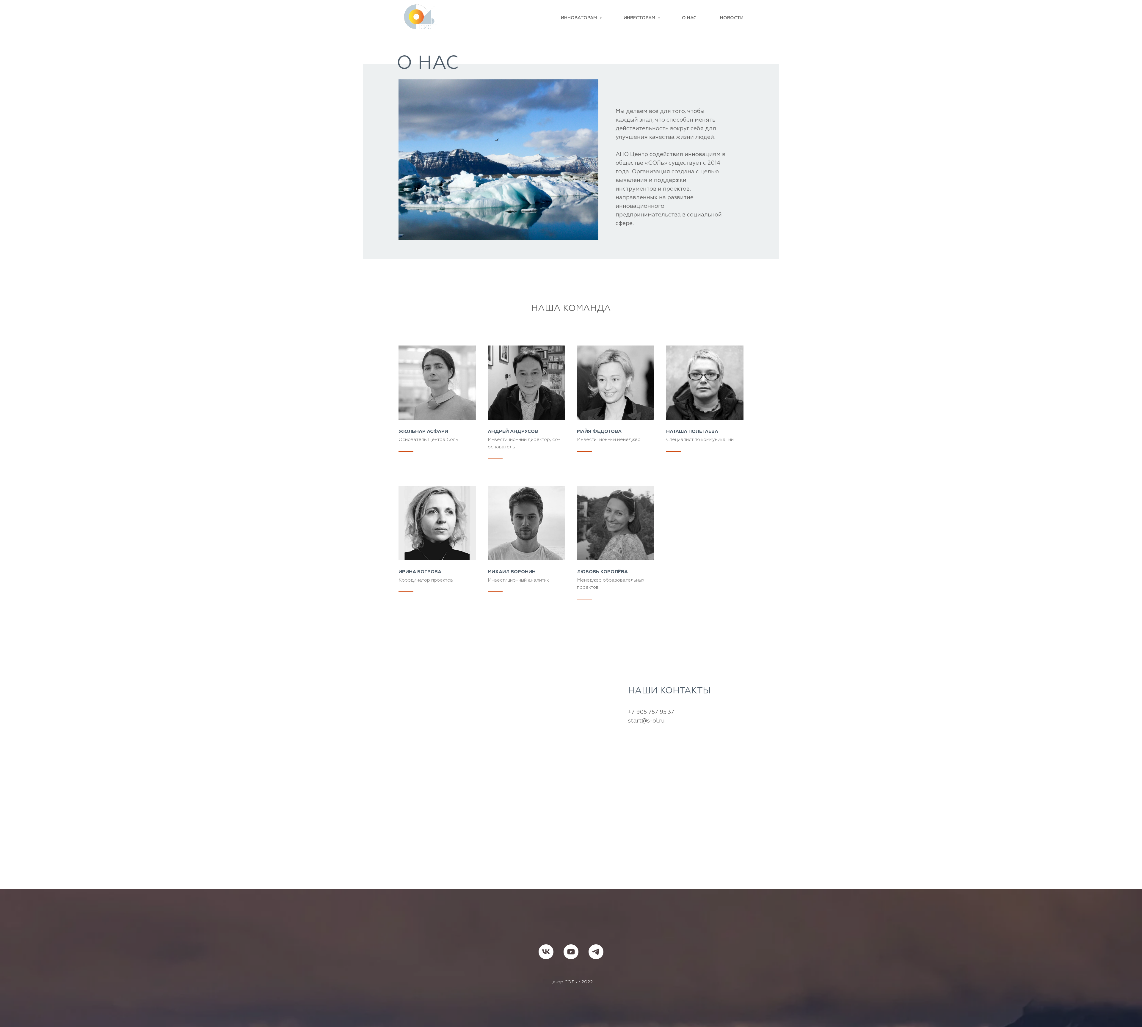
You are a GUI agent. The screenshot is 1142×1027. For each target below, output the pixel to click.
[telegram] (596, 951)
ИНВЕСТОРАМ (640, 18)
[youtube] (571, 951)
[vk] (546, 951)
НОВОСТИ (731, 18)
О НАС (689, 18)
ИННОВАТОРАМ (579, 18)
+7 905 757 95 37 (651, 712)
